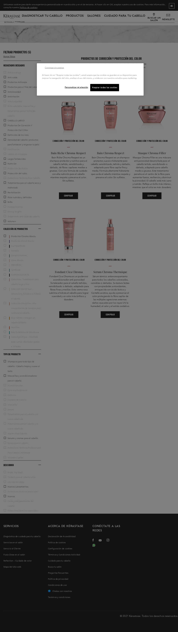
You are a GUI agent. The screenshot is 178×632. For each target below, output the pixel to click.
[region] (90, 79)
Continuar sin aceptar (54, 67)
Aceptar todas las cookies (104, 87)
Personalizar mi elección (76, 87)
